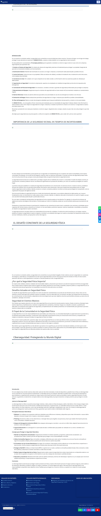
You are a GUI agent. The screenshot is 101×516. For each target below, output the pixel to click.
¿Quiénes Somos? (7, 480)
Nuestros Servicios (7, 485)
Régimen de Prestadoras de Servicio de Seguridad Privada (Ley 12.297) (62, 481)
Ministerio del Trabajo (33, 482)
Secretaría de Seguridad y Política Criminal (35, 485)
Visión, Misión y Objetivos (9, 482)
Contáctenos (5, 487)
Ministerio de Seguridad (33, 480)
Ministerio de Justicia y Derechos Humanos (35, 489)
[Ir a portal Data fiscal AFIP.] (8, 508)
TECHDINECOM (90, 505)
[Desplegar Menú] (98, 2)
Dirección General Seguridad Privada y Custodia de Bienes (37, 493)
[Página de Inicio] (4, 2)
